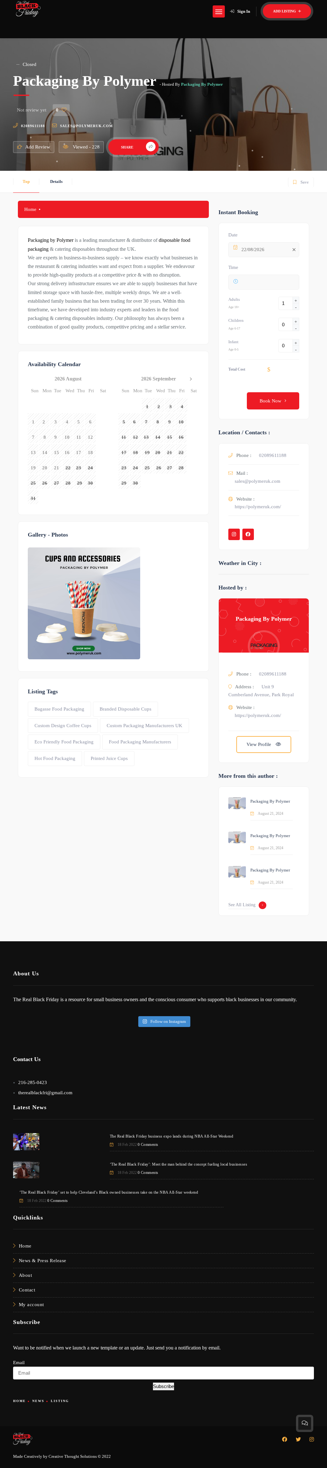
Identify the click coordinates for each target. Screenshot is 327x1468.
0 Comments (148, 1144)
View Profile (259, 744)
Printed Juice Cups (109, 758)
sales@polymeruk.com (86, 126)
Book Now (270, 400)
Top (26, 181)
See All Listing (241, 904)
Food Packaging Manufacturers (140, 741)
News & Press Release (42, 1260)
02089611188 (33, 126)
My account (31, 1304)
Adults (234, 299)
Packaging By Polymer (202, 84)
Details (56, 181)
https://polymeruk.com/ (258, 506)
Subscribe (163, 1386)
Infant (233, 341)
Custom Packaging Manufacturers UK (144, 725)
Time (233, 267)
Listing (60, 1401)
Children (236, 320)
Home (30, 209)
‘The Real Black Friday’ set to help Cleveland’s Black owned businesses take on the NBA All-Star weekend (108, 1192)
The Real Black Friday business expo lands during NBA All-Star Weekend (171, 1136)
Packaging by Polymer (50, 240)
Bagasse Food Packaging (59, 709)
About (25, 1275)
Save (301, 180)
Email (19, 1362)
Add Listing (285, 11)
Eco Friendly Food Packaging (64, 741)
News (38, 1401)
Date (233, 234)
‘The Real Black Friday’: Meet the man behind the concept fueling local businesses (178, 1164)
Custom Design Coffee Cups (62, 725)
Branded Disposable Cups (125, 709)
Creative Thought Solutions (73, 1456)
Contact (27, 1289)
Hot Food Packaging (54, 758)
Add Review (37, 146)
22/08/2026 (252, 249)
